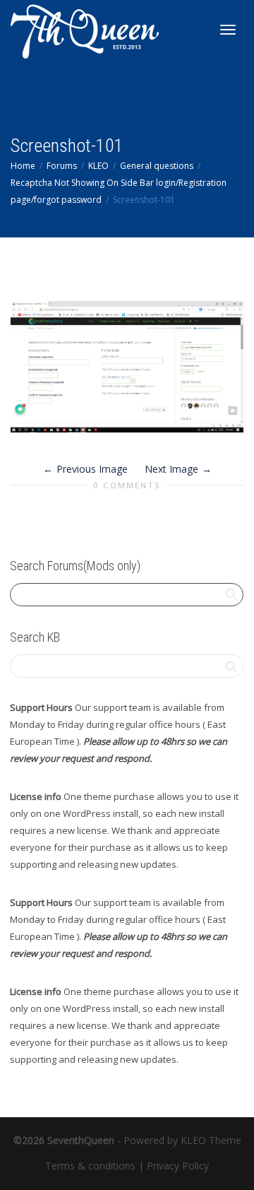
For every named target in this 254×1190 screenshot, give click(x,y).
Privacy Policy (178, 1165)
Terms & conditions (90, 1165)
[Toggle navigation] (227, 30)
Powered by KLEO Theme (182, 1140)
